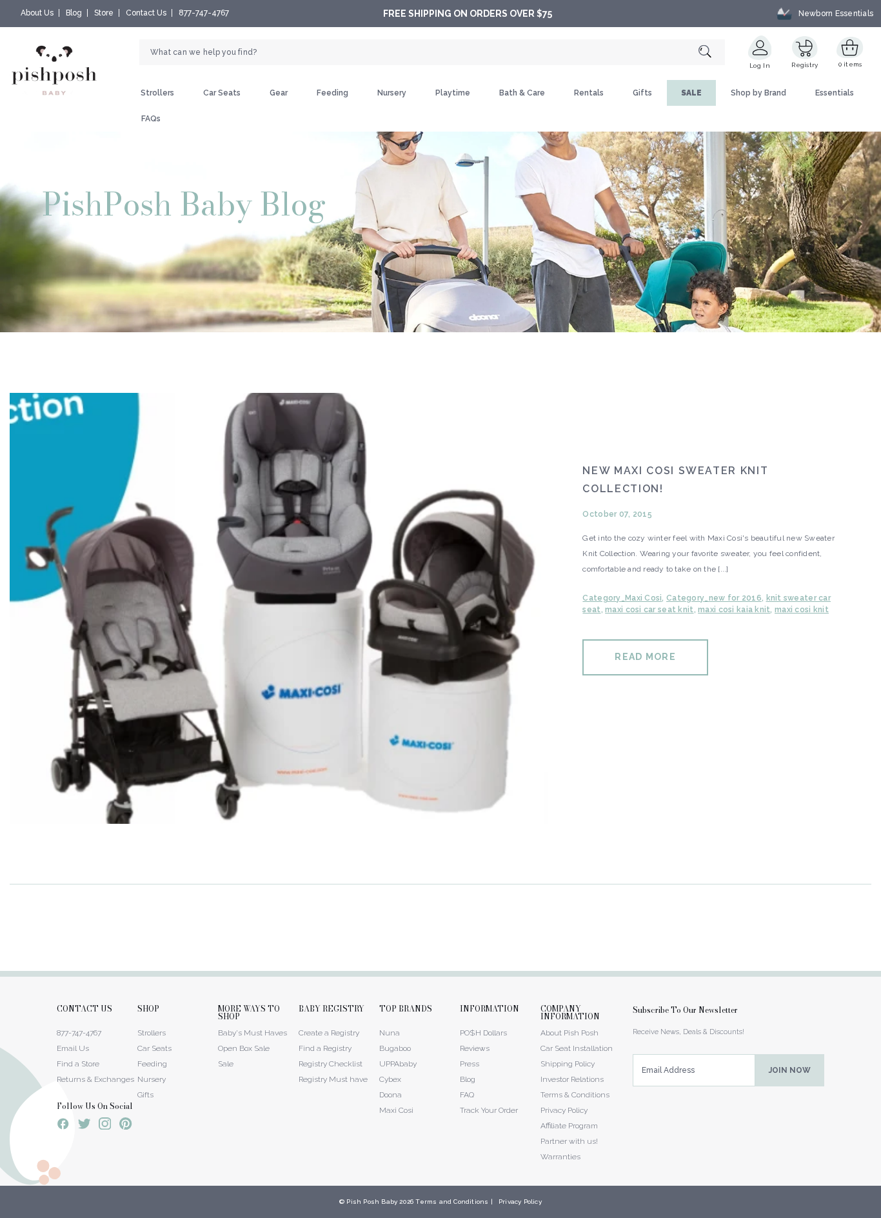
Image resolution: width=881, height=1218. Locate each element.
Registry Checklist (330, 1063)
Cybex (390, 1079)
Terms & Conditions (574, 1094)
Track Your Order (489, 1110)
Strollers (157, 92)
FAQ (467, 1094)
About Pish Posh (569, 1032)
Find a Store (78, 1063)
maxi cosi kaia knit (734, 609)
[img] (279, 608)
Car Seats (222, 92)
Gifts (642, 92)
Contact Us (146, 12)
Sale (225, 1063)
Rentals (589, 92)
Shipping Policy (567, 1063)
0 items (850, 64)
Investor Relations (572, 1079)
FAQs (151, 118)
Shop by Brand (758, 92)
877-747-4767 (204, 12)
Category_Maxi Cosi (622, 598)
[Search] (711, 52)
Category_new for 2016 (714, 598)
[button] (880, 1211)
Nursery (391, 92)
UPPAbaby (398, 1063)
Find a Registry (325, 1048)
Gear (279, 92)
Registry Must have (333, 1079)
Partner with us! (569, 1141)
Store (104, 12)
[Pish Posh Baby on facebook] (63, 1125)
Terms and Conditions (451, 1201)
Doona (390, 1094)
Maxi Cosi (396, 1110)
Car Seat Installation (576, 1048)
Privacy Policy (564, 1110)
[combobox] (432, 52)
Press (469, 1063)
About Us (37, 12)
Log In (759, 65)
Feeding (332, 92)
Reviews (475, 1048)
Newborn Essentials (835, 13)
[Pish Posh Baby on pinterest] (125, 1125)
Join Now (790, 1070)
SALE (691, 92)
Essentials (834, 92)
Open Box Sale (244, 1048)
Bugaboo (395, 1048)
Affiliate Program (569, 1125)
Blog (74, 12)
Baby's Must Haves (252, 1032)
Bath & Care (522, 92)
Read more (645, 657)
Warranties (560, 1156)
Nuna (389, 1032)
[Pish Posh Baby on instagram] (105, 1125)
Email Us (73, 1048)
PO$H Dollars (483, 1032)
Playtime (452, 92)
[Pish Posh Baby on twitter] (84, 1126)
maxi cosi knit (802, 609)
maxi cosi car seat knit (649, 609)
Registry (804, 64)
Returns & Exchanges (95, 1079)
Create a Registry (329, 1032)
